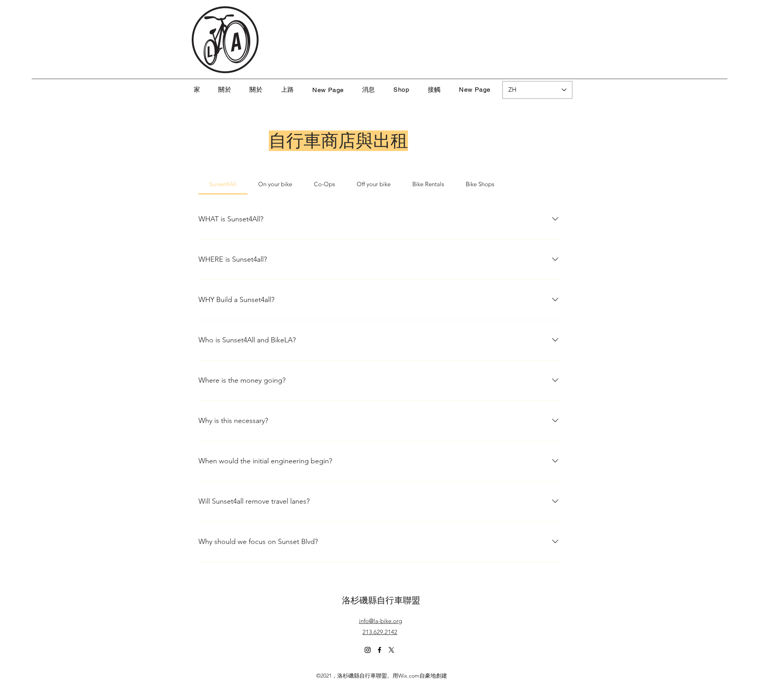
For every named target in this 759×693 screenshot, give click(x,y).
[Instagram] (368, 650)
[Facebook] (379, 650)
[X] (391, 650)
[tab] (222, 184)
